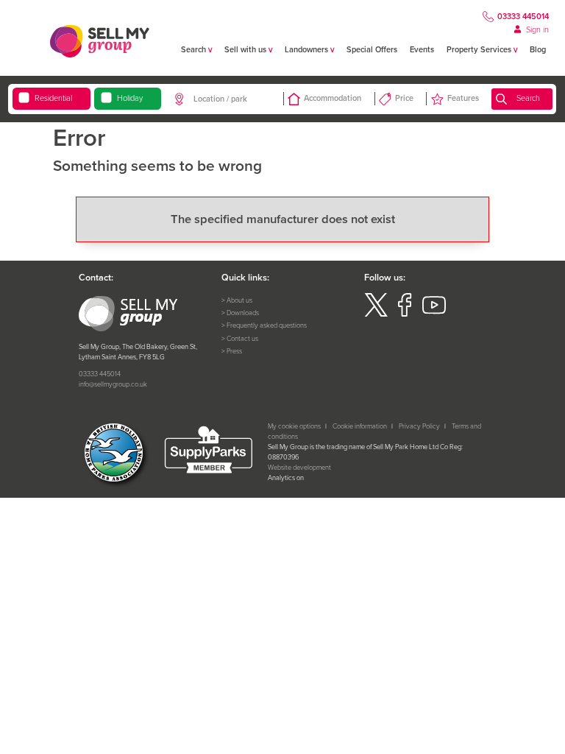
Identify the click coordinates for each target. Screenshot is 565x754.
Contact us (242, 339)
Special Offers (372, 49)
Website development (299, 467)
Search (528, 98)
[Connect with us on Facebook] (404, 314)
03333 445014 (523, 16)
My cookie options (294, 426)
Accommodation (332, 98)
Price (404, 98)
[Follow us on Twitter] (376, 314)
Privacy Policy (419, 426)
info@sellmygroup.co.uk (113, 384)
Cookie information (360, 426)
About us (239, 300)
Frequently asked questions (267, 325)
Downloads (243, 313)
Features (463, 98)
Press (234, 351)
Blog (538, 49)
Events (422, 49)
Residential (53, 98)
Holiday (130, 98)
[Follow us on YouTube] (434, 314)
